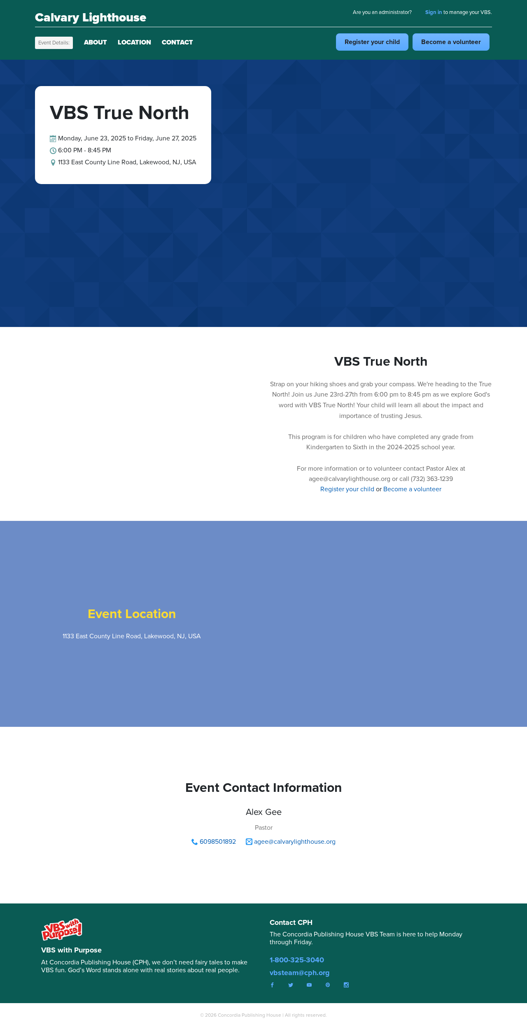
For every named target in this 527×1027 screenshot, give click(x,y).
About (95, 42)
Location (134, 42)
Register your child (347, 489)
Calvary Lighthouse (90, 17)
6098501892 (218, 841)
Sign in (433, 12)
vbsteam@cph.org (300, 972)
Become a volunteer (412, 489)
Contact (177, 42)
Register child (372, 42)
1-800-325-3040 (297, 960)
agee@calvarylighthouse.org (295, 841)
